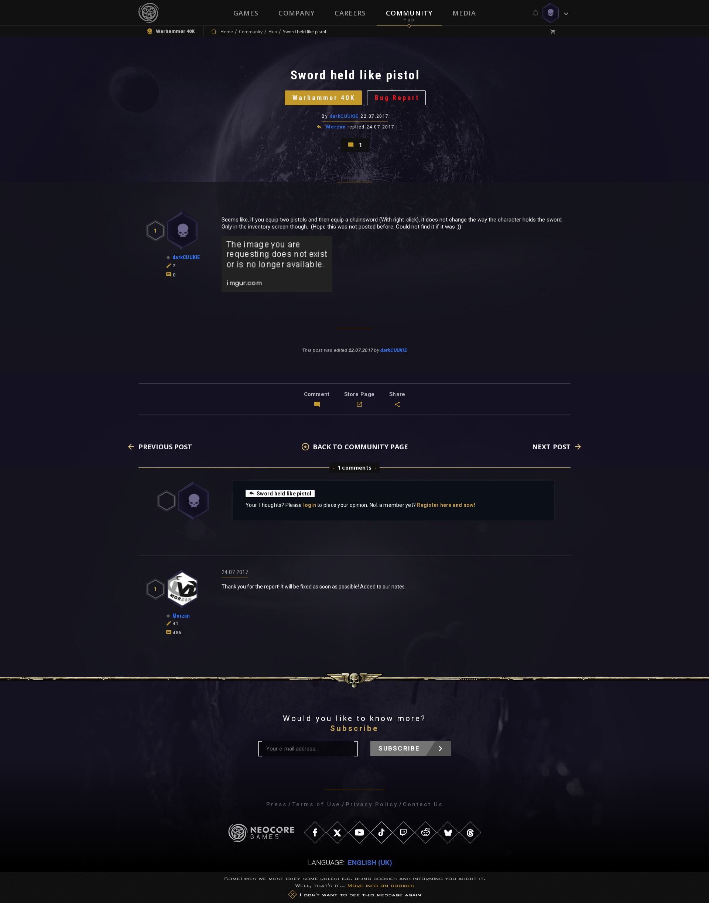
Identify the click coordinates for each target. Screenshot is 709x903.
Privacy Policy (372, 804)
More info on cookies (380, 886)
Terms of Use (316, 804)
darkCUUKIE (344, 116)
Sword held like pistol (284, 494)
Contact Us (423, 804)
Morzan (336, 127)
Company (296, 12)
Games (245, 12)
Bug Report (397, 98)
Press (276, 804)
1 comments (354, 467)
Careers (350, 12)
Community (409, 12)
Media (464, 12)
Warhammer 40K (324, 98)
